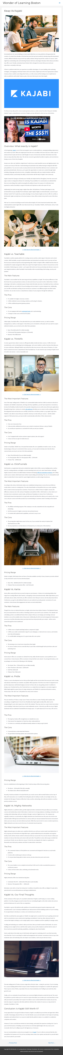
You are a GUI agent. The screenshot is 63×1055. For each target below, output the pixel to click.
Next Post (51, 1043)
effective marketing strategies (44, 472)
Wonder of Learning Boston (22, 3)
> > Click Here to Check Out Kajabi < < (31, 249)
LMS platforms (28, 409)
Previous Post (12, 1043)
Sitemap (29, 1049)
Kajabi (14, 150)
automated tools (26, 311)
